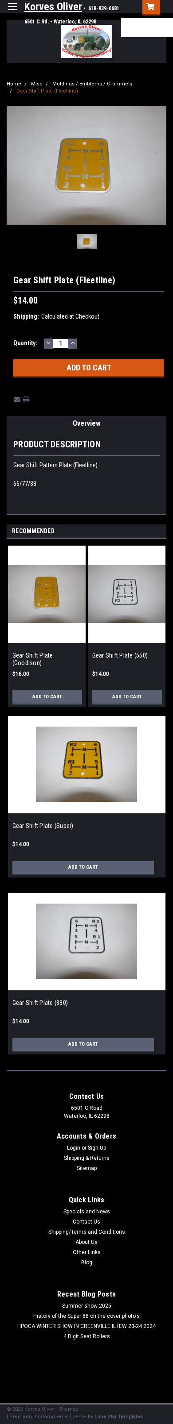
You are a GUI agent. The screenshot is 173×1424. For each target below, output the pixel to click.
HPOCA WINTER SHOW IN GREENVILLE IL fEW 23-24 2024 (86, 1326)
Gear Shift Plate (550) (120, 655)
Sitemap (87, 1168)
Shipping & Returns (87, 1158)
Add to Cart (47, 697)
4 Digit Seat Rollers (86, 1336)
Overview (87, 423)
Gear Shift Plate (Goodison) (32, 659)
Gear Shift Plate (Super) (43, 825)
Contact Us (86, 1222)
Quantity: (25, 342)
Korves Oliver (53, 6)
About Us (86, 1242)
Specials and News (86, 1211)
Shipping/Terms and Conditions (86, 1232)
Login (129, 24)
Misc (37, 84)
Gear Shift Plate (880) (40, 1002)
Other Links (87, 1252)
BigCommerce (50, 1417)
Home (14, 84)
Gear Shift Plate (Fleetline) (47, 91)
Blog (86, 1262)
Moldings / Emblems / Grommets (92, 84)
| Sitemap (67, 1409)
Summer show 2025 (86, 1306)
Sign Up (134, 31)
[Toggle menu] (12, 12)
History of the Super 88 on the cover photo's (86, 1316)
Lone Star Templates (118, 1417)
